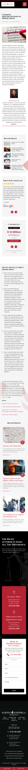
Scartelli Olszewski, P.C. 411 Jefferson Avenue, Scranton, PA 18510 (14, 737)
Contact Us (14, 720)
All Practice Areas (17, 758)
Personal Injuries (10, 751)
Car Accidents (18, 751)
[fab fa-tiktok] (15, 728)
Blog (19, 718)
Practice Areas (12, 717)
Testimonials (21, 717)
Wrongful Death (9, 756)
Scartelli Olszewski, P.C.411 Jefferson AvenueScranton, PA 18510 (14, 601)
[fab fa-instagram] (18, 728)
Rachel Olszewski (14, 100)
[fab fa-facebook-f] (12, 728)
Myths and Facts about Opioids (10, 403)
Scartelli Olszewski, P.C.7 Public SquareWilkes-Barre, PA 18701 (14, 624)
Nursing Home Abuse (18, 756)
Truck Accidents (8, 753)
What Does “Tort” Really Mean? (12, 446)
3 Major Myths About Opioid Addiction (11, 406)
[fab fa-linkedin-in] (10, 728)
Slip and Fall (9, 758)
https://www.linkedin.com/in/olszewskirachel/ (14, 125)
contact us (4, 397)
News (24, 718)
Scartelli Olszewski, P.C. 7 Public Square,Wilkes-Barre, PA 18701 (14, 744)
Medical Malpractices (18, 753)
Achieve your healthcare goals (9, 414)
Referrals (13, 718)
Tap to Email (7, 768)
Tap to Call (21, 768)
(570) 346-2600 (14, 606)
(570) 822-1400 (14, 628)
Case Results (5, 718)
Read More (6, 455)
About (4, 717)
